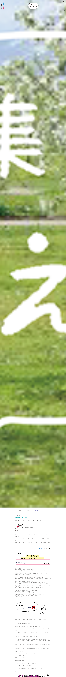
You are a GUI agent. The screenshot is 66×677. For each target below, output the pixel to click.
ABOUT (64, 7)
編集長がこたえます (21, 517)
